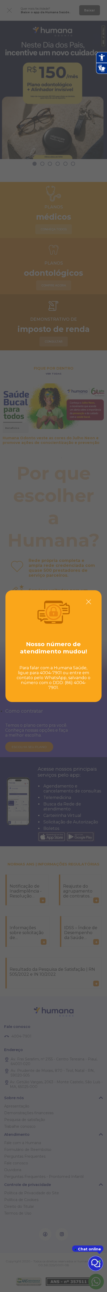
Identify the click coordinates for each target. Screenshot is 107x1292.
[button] (88, 602)
